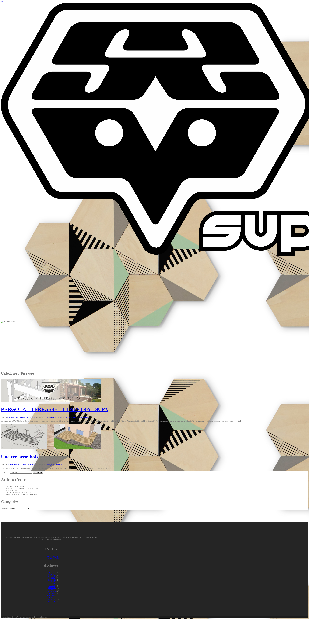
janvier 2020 (52, 584)
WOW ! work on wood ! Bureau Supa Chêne (21, 494)
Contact (8, 318)
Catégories (4, 509)
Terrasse (86, 417)
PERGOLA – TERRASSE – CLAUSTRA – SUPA (54, 409)
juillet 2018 (52, 592)
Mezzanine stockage (12, 490)
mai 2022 (52, 572)
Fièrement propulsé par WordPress (13, 617)
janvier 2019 (52, 588)
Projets (8, 314)
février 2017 (52, 599)
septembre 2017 (52, 595)
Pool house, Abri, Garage (73, 417)
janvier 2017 (52, 601)
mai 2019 (52, 586)
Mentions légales (53, 558)
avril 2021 (52, 578)
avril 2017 (52, 597)
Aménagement (49, 417)
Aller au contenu (6, 2)
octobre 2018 (52, 590)
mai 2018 (52, 593)
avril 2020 (52, 582)
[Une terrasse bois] (51, 449)
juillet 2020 (52, 580)
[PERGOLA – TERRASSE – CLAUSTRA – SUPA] (51, 401)
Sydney (34, 617)
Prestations (9, 312)
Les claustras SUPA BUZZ (15, 487)
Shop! (8, 316)
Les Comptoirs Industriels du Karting (18, 492)
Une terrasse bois (19, 457)
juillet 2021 (52, 576)
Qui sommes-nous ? (53, 556)
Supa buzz (32, 417)
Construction (59, 417)
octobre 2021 (52, 574)
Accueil (8, 310)
